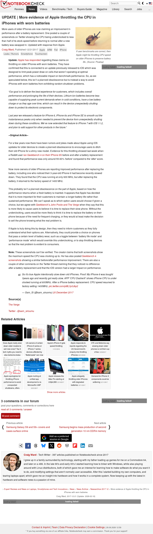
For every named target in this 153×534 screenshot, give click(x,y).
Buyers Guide (84, 9)
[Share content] (21, 446)
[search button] (139, 3)
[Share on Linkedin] (82, 445)
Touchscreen (41, 53)
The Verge (14, 304)
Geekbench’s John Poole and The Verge (57, 204)
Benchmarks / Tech (62, 9)
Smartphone (27, 53)
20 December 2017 (63, 292)
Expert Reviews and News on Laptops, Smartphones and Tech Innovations (36, 489)
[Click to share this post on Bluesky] (43, 446)
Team (55, 527)
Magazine (102, 9)
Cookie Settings (96, 527)
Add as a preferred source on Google (59, 437)
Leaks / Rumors (11, 53)
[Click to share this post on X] (51, 445)
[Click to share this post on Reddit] (59, 445)
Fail (56, 49)
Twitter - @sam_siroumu (21, 311)
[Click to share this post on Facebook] (28, 446)
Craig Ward (8, 49)
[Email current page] (90, 446)
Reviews (19, 9)
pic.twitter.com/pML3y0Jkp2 (63, 286)
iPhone (63, 49)
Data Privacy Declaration (72, 527)
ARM (49, 49)
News (32, 9)
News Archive (82, 489)
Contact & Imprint (41, 527)
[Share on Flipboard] (75, 445)
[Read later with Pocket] (67, 445)
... (149, 9)
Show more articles (56, 392)
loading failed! (109, 66)
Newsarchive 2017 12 (99, 489)
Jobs (139, 9)
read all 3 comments (11, 409)
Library (115, 9)
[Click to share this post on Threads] (36, 446)
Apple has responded (29, 60)
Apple (42, 49)
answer (28, 409)
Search (128, 9)
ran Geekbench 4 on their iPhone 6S (42, 155)
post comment (11, 415)
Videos (43, 9)
